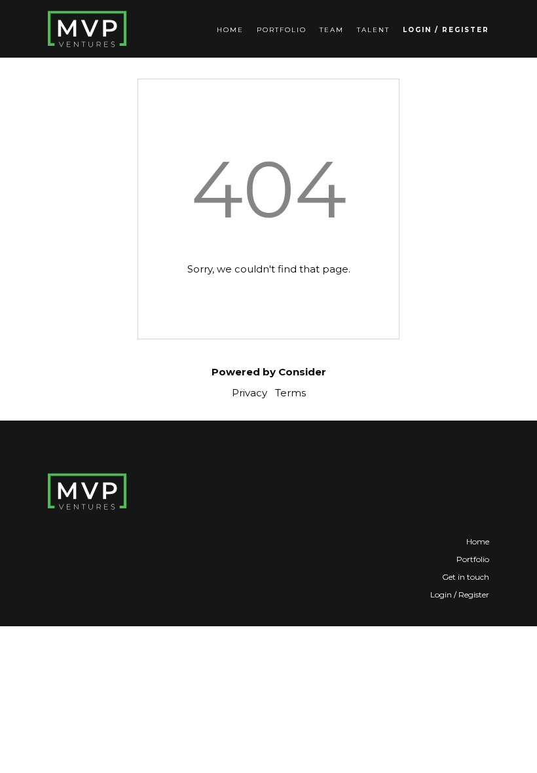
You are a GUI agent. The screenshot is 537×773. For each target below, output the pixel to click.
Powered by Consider (269, 372)
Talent (373, 30)
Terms (290, 393)
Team (332, 30)
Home (230, 30)
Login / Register (446, 30)
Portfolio (281, 30)
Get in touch (465, 577)
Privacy (249, 393)
